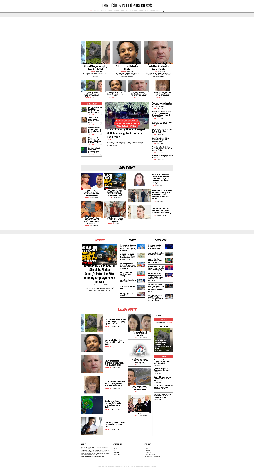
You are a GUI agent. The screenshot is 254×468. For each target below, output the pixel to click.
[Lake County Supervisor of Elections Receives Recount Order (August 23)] (139, 350)
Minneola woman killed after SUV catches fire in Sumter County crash (155, 247)
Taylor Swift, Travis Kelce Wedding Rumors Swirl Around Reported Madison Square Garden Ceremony (91, 192)
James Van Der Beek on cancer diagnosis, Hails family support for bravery (161, 211)
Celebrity (88, 197)
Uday (139, 413)
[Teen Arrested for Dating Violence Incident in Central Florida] (127, 52)
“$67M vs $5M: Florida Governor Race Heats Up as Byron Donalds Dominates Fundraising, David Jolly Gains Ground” (155, 277)
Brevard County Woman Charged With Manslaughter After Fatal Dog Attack (126, 133)
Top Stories (91, 71)
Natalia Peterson (98, 71)
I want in (162, 319)
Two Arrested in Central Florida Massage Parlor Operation (140, 333)
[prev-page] (98, 293)
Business (154, 108)
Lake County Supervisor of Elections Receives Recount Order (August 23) (140, 361)
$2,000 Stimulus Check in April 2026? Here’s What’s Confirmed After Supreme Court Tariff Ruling (127, 256)
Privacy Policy (169, 322)
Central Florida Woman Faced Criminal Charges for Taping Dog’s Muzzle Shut (95, 66)
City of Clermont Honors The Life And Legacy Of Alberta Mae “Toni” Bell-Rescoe (162, 94)
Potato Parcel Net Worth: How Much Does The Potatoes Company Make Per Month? (162, 148)
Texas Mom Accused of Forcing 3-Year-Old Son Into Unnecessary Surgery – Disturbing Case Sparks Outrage (162, 178)
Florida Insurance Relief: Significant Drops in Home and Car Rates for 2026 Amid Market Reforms (128, 265)
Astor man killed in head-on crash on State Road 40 (156, 254)
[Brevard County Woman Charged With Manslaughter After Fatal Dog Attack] (127, 115)
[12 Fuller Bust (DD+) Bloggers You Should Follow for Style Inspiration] (115, 209)
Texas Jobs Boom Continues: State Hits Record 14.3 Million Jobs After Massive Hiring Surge (162, 104)
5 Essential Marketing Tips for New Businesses (162, 156)
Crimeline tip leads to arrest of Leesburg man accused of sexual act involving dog (156, 268)
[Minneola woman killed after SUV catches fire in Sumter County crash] (169, 246)
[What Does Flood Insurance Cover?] (141, 287)
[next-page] (101, 293)
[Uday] (139, 404)
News (108, 139)
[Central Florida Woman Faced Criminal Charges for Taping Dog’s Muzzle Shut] (95, 52)
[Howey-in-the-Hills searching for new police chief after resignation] (169, 260)
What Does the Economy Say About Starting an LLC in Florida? (162, 123)
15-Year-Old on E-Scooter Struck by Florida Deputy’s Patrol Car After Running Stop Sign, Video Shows (115, 192)
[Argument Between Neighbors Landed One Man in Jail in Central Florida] (158, 52)
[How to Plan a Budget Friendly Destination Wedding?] (141, 273)
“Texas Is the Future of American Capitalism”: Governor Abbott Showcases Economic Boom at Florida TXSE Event (161, 114)
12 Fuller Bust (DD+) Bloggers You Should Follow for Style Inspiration (114, 219)
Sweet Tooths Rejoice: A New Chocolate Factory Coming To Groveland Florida (160, 139)
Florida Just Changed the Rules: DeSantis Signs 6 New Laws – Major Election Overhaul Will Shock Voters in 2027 (156, 288)
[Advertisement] (127, 26)
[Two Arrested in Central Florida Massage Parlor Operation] (139, 323)
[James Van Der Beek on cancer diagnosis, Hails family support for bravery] (139, 212)
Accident (111, 197)
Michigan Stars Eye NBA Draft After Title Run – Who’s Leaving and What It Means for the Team (155, 297)
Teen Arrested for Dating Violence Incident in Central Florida (127, 66)
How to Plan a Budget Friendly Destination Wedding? (126, 274)
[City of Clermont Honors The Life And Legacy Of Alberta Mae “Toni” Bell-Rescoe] (162, 86)
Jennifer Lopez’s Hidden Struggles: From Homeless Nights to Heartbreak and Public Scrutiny (91, 220)
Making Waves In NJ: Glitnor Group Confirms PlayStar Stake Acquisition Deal (162, 131)
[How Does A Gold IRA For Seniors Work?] (141, 294)
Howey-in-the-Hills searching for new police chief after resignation (155, 260)
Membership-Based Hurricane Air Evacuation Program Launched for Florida (94, 150)
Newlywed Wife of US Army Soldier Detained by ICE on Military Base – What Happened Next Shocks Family (162, 194)
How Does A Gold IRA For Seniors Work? (126, 294)
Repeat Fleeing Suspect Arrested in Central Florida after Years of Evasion (140, 388)
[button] (163, 11)
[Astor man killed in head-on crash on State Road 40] (169, 254)
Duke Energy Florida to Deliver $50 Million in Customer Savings (115, 424)
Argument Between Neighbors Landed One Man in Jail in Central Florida (158, 66)
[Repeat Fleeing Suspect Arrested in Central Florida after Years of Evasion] (139, 377)
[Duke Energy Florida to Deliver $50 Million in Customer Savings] (92, 426)
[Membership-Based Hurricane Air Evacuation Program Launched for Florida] (84, 150)
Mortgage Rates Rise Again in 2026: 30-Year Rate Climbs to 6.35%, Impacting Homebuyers (128, 247)
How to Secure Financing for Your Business (128, 281)
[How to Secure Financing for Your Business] (141, 281)
